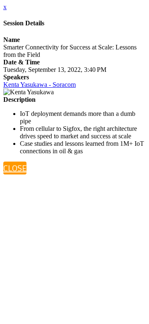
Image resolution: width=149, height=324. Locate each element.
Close (14, 168)
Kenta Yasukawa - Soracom (39, 84)
